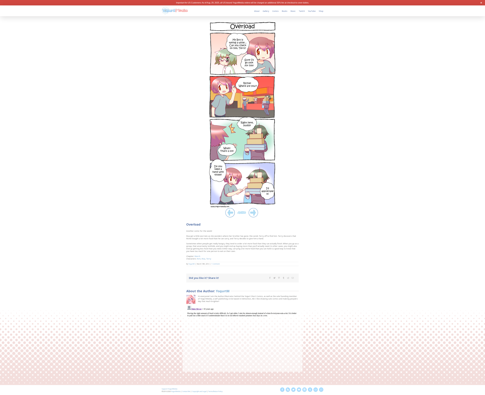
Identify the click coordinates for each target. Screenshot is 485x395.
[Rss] (288, 389)
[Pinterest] (279, 278)
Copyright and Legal (199, 391)
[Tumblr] (284, 278)
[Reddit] (288, 278)
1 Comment (215, 264)
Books (284, 11)
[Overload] (242, 22)
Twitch (302, 11)
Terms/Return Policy (215, 391)
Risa (203, 258)
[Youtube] (299, 389)
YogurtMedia (175, 391)
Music (293, 11)
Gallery (266, 11)
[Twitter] (274, 278)
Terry (208, 258)
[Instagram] (304, 389)
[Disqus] (242, 336)
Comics (275, 11)
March (197, 256)
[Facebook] (270, 278)
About (257, 11)
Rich (199, 258)
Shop (321, 11)
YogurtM (191, 264)
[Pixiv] (321, 389)
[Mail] (293, 278)
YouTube (312, 11)
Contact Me (186, 391)
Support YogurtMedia (169, 389)
